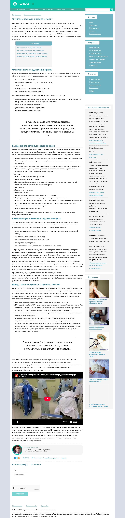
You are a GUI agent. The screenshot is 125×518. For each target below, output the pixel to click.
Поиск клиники (33, 9)
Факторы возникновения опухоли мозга (98, 380)
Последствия (94, 28)
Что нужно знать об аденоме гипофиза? (29, 48)
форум (64, 458)
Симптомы (93, 25)
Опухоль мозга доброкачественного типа (97, 354)
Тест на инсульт (48, 9)
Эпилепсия (93, 65)
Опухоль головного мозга (32, 15)
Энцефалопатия (95, 62)
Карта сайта (44, 506)
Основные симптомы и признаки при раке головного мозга (97, 265)
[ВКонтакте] (14, 458)
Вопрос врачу (61, 9)
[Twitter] (16, 458)
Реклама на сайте (31, 506)
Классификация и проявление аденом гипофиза (32, 53)
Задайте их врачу (50, 458)
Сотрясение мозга (95, 53)
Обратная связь (17, 506)
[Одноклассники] (19, 458)
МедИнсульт (16, 15)
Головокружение (95, 51)
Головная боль (94, 48)
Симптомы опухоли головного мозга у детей (98, 405)
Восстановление (95, 34)
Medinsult (26, 3)
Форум (71, 9)
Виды (91, 22)
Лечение (92, 31)
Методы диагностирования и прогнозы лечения (32, 56)
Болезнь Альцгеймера (97, 59)
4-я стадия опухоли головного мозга (96, 328)
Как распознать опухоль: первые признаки (30, 50)
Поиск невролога (19, 9)
